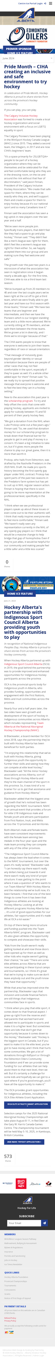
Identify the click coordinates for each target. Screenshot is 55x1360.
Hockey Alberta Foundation (16, 1277)
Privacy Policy (10, 1321)
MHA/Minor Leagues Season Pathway (20, 1239)
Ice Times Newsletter (13, 1264)
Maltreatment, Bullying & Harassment (20, 1243)
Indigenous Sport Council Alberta (23, 664)
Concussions (9, 1290)
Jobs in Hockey (10, 1260)
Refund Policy (10, 1318)
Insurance (8, 1251)
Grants (7, 1294)
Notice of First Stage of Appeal (17, 1298)
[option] (19, 1183)
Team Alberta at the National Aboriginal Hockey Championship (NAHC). (24, 726)
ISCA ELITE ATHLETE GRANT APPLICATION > (27, 1105)
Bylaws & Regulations (13, 1247)
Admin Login (38, 1355)
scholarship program (21, 401)
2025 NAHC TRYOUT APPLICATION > (24, 1142)
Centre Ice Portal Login (31, 3)
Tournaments (10, 1285)
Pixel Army (39, 1350)
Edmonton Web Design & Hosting (17, 1350)
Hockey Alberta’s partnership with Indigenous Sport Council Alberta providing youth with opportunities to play (25, 622)
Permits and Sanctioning (14, 1256)
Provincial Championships (15, 1281)
